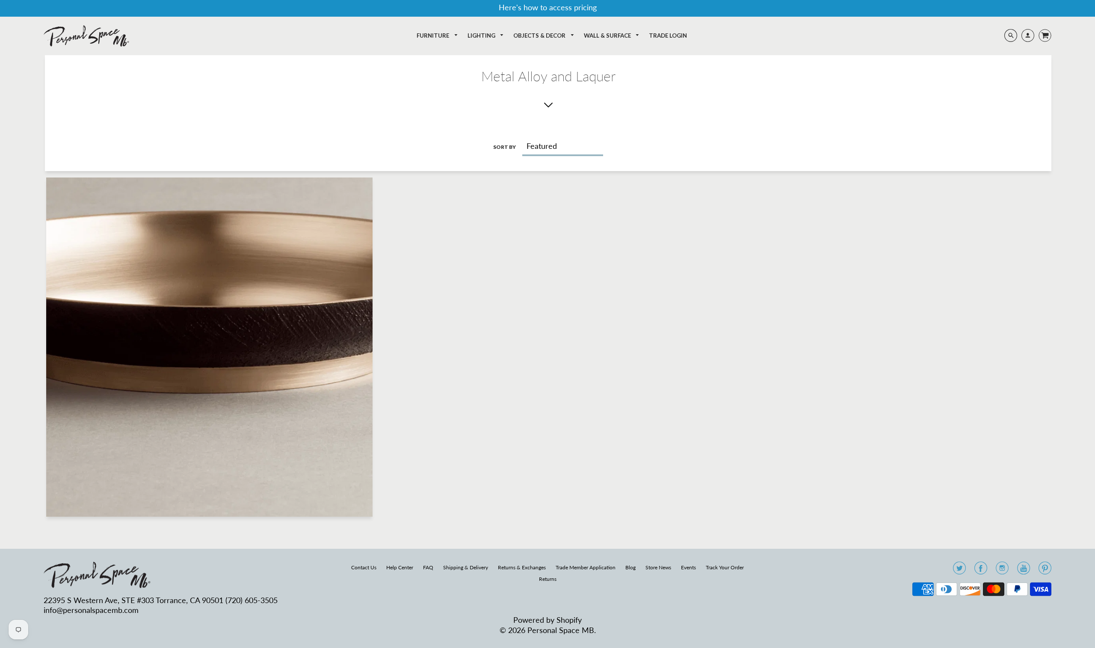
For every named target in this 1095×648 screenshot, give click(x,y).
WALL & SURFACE (608, 35)
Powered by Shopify (547, 619)
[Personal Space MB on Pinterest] (1045, 570)
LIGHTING (482, 35)
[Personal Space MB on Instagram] (1002, 570)
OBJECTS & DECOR (540, 35)
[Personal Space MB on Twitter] (959, 570)
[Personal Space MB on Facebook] (980, 570)
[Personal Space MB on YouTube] (1023, 570)
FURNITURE (433, 35)
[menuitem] (437, 35)
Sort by (504, 147)
